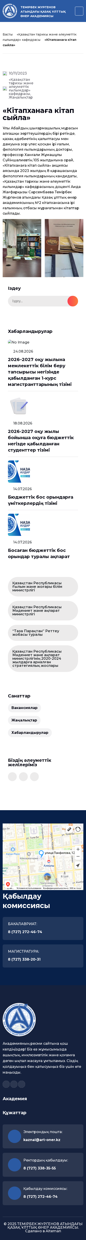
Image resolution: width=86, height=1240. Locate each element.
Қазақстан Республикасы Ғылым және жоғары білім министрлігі (37, 586)
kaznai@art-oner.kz (41, 1140)
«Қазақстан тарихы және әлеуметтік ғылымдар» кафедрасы (21, 86)
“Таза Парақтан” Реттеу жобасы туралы (35, 633)
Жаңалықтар (21, 97)
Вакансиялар (24, 708)
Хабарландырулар (29, 733)
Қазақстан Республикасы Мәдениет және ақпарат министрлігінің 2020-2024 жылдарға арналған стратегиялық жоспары (37, 658)
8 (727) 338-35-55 (39, 1168)
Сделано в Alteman (43, 1231)
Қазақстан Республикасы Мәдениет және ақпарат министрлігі (37, 610)
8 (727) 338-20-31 (24, 959)
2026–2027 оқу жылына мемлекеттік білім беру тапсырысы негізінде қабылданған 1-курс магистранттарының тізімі (40, 372)
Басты (8, 34)
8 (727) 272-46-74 (25, 932)
